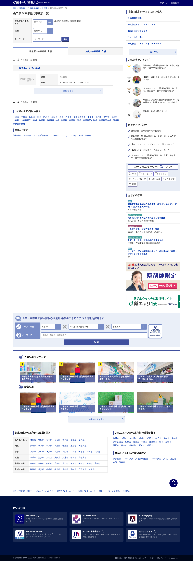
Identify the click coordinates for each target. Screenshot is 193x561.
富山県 (41, 451)
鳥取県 (33, 463)
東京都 (73, 446)
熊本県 (57, 469)
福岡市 (150, 438)
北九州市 (153, 442)
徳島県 (73, 463)
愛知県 (98, 451)
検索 (65, 39)
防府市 (46, 117)
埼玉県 (57, 446)
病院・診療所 (85, 135)
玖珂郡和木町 (53, 120)
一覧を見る (153, 52)
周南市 (68, 117)
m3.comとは (173, 558)
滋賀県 (41, 457)
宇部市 (24, 117)
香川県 (81, 463)
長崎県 (49, 469)
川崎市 (166, 438)
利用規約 (118, 558)
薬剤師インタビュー (86, 491)
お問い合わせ (161, 558)
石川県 (49, 451)
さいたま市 (118, 442)
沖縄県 (92, 469)
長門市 (99, 117)
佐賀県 (41, 469)
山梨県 (65, 451)
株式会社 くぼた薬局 (29, 68)
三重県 (33, 457)
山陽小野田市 (79, 117)
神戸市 (158, 438)
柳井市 (107, 117)
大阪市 (124, 438)
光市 (61, 117)
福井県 (57, 451)
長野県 (73, 451)
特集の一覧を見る (96, 419)
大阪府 (57, 457)
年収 (134, 174)
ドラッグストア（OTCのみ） (64, 135)
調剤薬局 (17, 135)
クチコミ (163, 174)
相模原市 (133, 445)
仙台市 (136, 442)
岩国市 (54, 117)
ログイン (164, 3)
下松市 (91, 117)
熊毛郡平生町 (105, 120)
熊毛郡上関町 (75, 120)
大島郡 (16, 120)
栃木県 (41, 446)
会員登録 (175, 3)
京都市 (174, 438)
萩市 (39, 117)
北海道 (33, 440)
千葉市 (144, 442)
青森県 (41, 440)
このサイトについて (44, 491)
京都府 (49, 457)
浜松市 (116, 445)
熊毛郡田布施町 (90, 120)
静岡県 (90, 451)
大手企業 (170, 179)
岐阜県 (81, 451)
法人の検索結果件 (95, 51)
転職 (134, 184)
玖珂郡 (42, 120)
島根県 (41, 463)
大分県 (65, 469)
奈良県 (73, 457)
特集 (101, 491)
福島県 (81, 440)
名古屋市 (133, 438)
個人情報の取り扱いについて (135, 558)
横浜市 (116, 438)
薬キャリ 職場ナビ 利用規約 (119, 491)
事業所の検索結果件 (40, 51)
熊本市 (124, 445)
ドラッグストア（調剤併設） (36, 135)
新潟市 (168, 442)
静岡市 (150, 445)
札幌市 (142, 438)
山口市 (32, 117)
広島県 (57, 463)
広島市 (128, 442)
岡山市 (142, 445)
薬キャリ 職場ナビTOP (22, 491)
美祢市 (115, 117)
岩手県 (49, 440)
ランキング (147, 174)
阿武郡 (116, 120)
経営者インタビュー (64, 491)
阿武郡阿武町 (19, 124)
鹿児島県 (82, 469)
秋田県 (65, 440)
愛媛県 (90, 463)
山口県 (44, 8)
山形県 (73, 440)
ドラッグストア (139, 179)
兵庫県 (65, 457)
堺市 (161, 442)
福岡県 (33, 469)
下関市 (16, 117)
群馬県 (49, 446)
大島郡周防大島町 (29, 120)
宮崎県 (73, 469)
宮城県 (57, 440)
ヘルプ (150, 558)
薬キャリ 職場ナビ (20, 8)
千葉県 (65, 446)
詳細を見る (68, 91)
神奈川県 (82, 446)
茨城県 (33, 446)
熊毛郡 (64, 120)
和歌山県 (82, 457)
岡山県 (49, 463)
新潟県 (33, 451)
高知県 (98, 463)
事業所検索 (34, 8)
